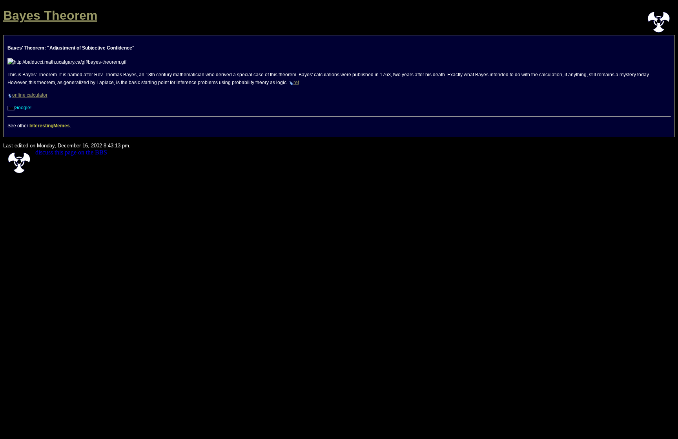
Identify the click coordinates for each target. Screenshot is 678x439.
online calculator (29, 95)
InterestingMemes (49, 126)
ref (296, 82)
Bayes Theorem (50, 15)
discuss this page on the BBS (71, 152)
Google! (23, 107)
